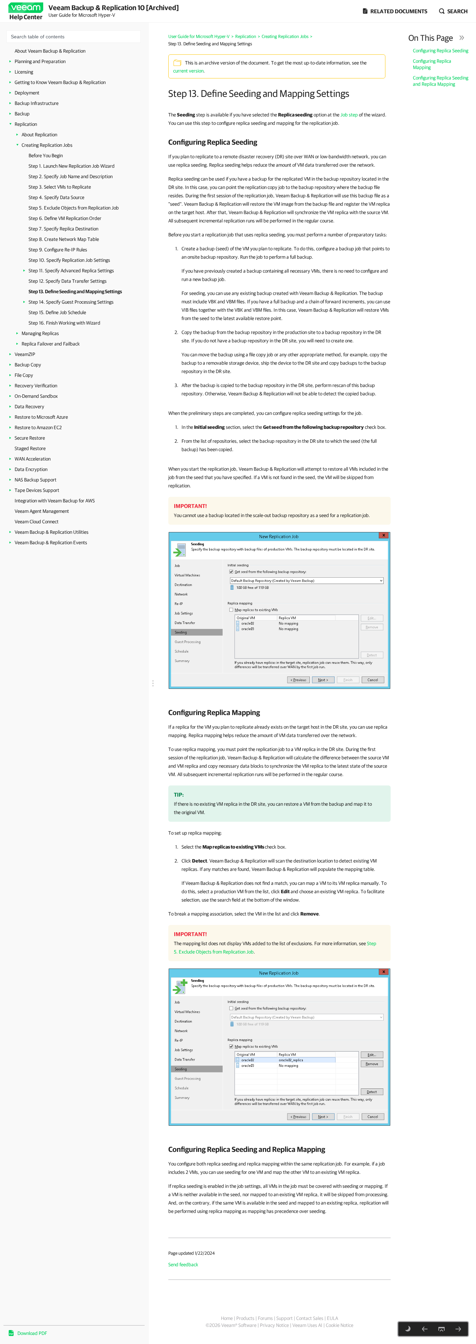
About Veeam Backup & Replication (50, 51)
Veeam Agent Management (42, 511)
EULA (332, 1318)
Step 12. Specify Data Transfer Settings (68, 281)
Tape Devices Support (37, 490)
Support (284, 1318)
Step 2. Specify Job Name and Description (71, 176)
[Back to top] (441, 1329)
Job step (349, 114)
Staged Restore (30, 448)
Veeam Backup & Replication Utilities (52, 532)
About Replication (39, 134)
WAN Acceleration (33, 459)
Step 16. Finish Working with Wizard (64, 323)
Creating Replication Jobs (47, 145)
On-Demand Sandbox (36, 396)
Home (227, 1318)
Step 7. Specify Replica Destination (63, 228)
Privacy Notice (274, 1325)
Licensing (24, 72)
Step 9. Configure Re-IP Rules (58, 249)
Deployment (27, 93)
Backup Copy (28, 364)
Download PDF (32, 1333)
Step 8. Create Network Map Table (64, 239)
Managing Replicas (40, 333)
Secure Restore (30, 438)
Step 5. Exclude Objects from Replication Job (74, 208)
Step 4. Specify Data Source (56, 197)
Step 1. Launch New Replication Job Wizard (72, 166)
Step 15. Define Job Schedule (57, 312)
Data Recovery (29, 406)
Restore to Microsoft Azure (41, 417)
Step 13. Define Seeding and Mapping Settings (75, 291)
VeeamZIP (25, 354)
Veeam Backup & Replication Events (51, 542)
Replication (26, 124)
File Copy (24, 375)
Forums (265, 1318)
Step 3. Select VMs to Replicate (60, 187)
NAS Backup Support (35, 480)
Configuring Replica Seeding (440, 50)
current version (188, 71)
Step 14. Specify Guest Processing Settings (71, 302)
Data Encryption (31, 469)
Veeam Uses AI (307, 1325)
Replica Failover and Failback (51, 344)
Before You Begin (46, 155)
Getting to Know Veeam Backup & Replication (60, 82)
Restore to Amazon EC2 (38, 427)
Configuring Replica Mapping (432, 64)
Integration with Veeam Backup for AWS (55, 500)
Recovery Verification (36, 385)
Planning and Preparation (40, 61)
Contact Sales (309, 1318)
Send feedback (183, 1264)
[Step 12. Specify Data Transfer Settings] (425, 1329)
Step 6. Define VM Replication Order (65, 218)
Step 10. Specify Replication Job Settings (69, 260)
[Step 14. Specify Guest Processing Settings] (458, 1329)
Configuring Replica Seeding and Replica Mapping (440, 81)
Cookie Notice (339, 1325)
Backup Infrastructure (37, 103)
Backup (22, 113)
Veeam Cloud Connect (37, 521)
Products (245, 1318)
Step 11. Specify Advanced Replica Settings (71, 270)
